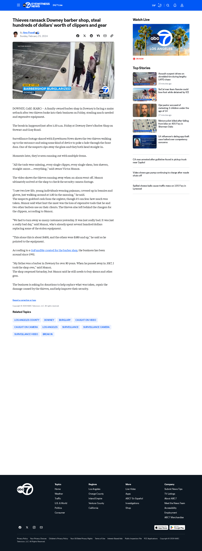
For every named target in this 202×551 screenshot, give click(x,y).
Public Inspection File (133, 538)
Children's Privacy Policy (58, 538)
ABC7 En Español (134, 498)
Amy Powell (29, 32)
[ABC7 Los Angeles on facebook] (20, 527)
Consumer (60, 513)
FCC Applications (151, 538)
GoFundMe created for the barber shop (54, 250)
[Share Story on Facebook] (77, 35)
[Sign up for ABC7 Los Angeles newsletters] (41, 527)
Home (58, 489)
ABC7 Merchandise (174, 517)
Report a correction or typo (24, 300)
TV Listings (169, 494)
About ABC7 (170, 498)
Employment (170, 513)
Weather (59, 494)
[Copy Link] (111, 35)
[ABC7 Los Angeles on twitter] (27, 527)
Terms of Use (100, 538)
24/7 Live (58, 5)
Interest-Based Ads (115, 538)
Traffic (58, 498)
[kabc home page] (25, 489)
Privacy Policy (22, 538)
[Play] (161, 40)
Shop (128, 508)
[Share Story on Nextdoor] (98, 35)
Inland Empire (95, 498)
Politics (58, 508)
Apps (128, 494)
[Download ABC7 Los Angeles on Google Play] (177, 527)
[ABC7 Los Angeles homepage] (36, 5)
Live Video (131, 489)
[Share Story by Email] (105, 35)
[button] (18, 5)
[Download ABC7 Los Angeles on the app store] (161, 527)
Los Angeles (94, 489)
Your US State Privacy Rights (81, 538)
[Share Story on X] (84, 35)
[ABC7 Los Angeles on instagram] (34, 527)
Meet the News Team (174, 503)
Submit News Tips (173, 489)
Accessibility (170, 508)
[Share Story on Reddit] (91, 35)
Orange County (96, 494)
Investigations (132, 503)
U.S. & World (61, 503)
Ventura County (96, 503)
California (93, 508)
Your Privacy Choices (38, 538)
